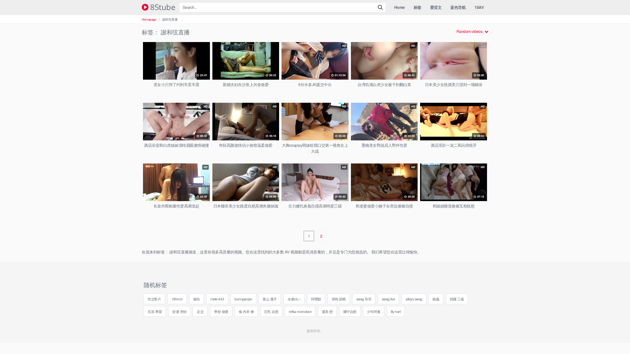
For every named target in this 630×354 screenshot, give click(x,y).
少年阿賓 (373, 311)
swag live (388, 298)
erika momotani (300, 311)
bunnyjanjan (243, 298)
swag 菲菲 (364, 298)
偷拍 (196, 298)
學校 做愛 (221, 311)
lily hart (396, 311)
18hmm (177, 298)
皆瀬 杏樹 (179, 311)
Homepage (149, 19)
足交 (200, 311)
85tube (161, 7)
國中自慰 (350, 311)
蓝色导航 (458, 7)
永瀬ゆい (294, 298)
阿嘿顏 (316, 298)
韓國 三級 (457, 298)
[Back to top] (616, 338)
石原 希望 (155, 311)
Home (399, 7)
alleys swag (414, 298)
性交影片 (154, 298)
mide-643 (217, 298)
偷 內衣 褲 (246, 311)
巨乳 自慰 (271, 311)
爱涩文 (436, 7)
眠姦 (436, 298)
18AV (479, 7)
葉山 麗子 (270, 298)
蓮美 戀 (327, 311)
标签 (417, 7)
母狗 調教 (339, 298)
